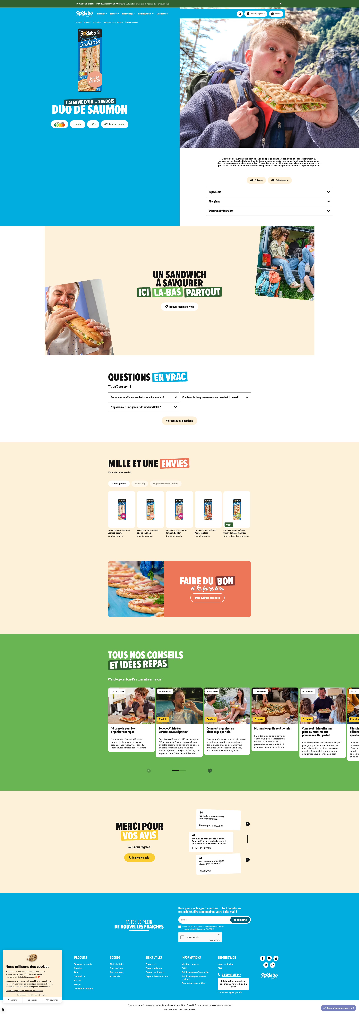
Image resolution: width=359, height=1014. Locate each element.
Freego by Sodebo (155, 972)
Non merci (12, 1000)
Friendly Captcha (215, 940)
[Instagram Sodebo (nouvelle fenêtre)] (276, 958)
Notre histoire (117, 964)
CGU (184, 968)
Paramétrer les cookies (193, 983)
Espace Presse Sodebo (157, 976)
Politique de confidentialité (195, 972)
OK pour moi (52, 1000)
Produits (87, 22)
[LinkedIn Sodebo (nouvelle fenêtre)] (266, 965)
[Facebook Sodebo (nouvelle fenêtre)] (262, 958)
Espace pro (151, 964)
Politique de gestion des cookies (194, 978)
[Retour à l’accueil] (269, 975)
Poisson (259, 180)
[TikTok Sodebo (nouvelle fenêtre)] (272, 965)
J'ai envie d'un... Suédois (113, 22)
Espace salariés (154, 968)
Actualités (115, 976)
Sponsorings (116, 968)
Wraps (77, 984)
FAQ (220, 968)
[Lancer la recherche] (240, 14)
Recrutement (116, 972)
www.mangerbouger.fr (221, 1005)
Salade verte (282, 180)
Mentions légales (190, 964)
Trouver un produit (83, 988)
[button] (3, 1009)
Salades (78, 968)
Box (76, 972)
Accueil (78, 22)
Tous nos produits (83, 964)
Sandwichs (97, 22)
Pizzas (77, 980)
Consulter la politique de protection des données (24, 991)
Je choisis (32, 1000)
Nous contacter (225, 964)
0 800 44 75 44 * (231, 974)
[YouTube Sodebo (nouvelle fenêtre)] (269, 958)
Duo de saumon (131, 22)
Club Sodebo (162, 13)
